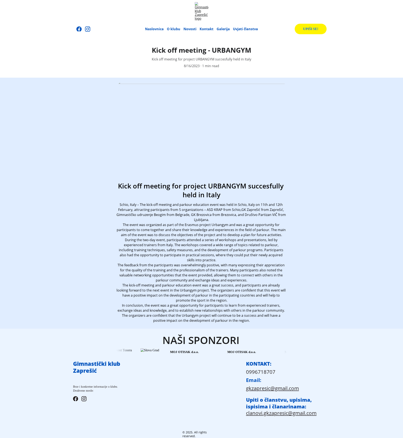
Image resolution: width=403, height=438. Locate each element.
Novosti (189, 29)
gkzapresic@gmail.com (272, 388)
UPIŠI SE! (310, 29)
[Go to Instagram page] (87, 29)
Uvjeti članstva (245, 29)
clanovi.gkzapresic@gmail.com (281, 412)
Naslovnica (154, 29)
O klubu (173, 29)
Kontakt (206, 29)
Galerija (223, 29)
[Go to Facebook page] (80, 29)
